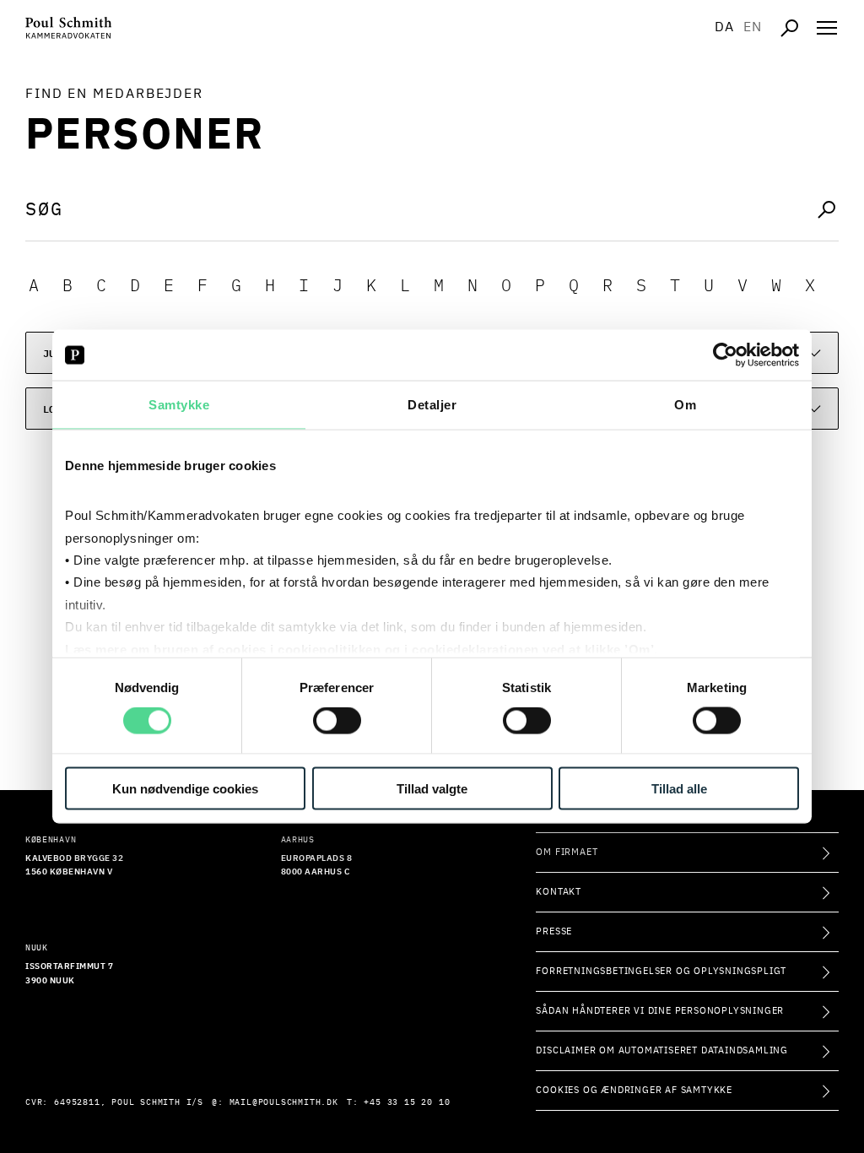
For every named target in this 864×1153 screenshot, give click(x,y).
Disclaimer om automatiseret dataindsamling (662, 1050)
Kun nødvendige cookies (185, 788)
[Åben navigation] (827, 28)
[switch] (337, 720)
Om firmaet (566, 852)
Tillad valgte (432, 788)
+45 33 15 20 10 (407, 1102)
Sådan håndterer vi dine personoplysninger (660, 1010)
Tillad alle (679, 788)
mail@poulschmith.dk (284, 1102)
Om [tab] (685, 405)
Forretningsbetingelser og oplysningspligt (661, 971)
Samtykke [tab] (178, 405)
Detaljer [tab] (432, 405)
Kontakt (558, 891)
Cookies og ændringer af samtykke (634, 1090)
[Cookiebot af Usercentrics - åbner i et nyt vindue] (725, 355)
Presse (554, 931)
